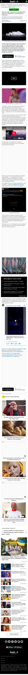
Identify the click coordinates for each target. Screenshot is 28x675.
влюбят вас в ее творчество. (12, 356)
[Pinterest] (22, 641)
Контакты (3, 662)
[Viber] (12, 641)
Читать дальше (14, 634)
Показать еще (22, 295)
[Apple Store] (10, 647)
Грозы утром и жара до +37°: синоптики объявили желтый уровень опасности (14, 292)
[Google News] (15, 641)
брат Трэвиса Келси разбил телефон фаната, (14, 349)
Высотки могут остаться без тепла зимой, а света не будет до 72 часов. (14, 288)
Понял (14, 9)
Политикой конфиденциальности (15, 5)
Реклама (3, 658)
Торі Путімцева (5, 20)
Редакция (3, 660)
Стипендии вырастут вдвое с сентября (13, 281)
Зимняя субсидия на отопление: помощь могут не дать (14, 284)
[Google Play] (18, 647)
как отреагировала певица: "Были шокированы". (13, 350)
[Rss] (6, 641)
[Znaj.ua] (14, 1)
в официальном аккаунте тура (13, 185)
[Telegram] (9, 641)
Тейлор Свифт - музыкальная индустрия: (11, 354)
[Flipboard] (18, 641)
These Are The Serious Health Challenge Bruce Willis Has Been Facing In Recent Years (14, 521)
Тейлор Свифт (8, 393)
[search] (1, 1)
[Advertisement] (14, 160)
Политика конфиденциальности (8, 656)
